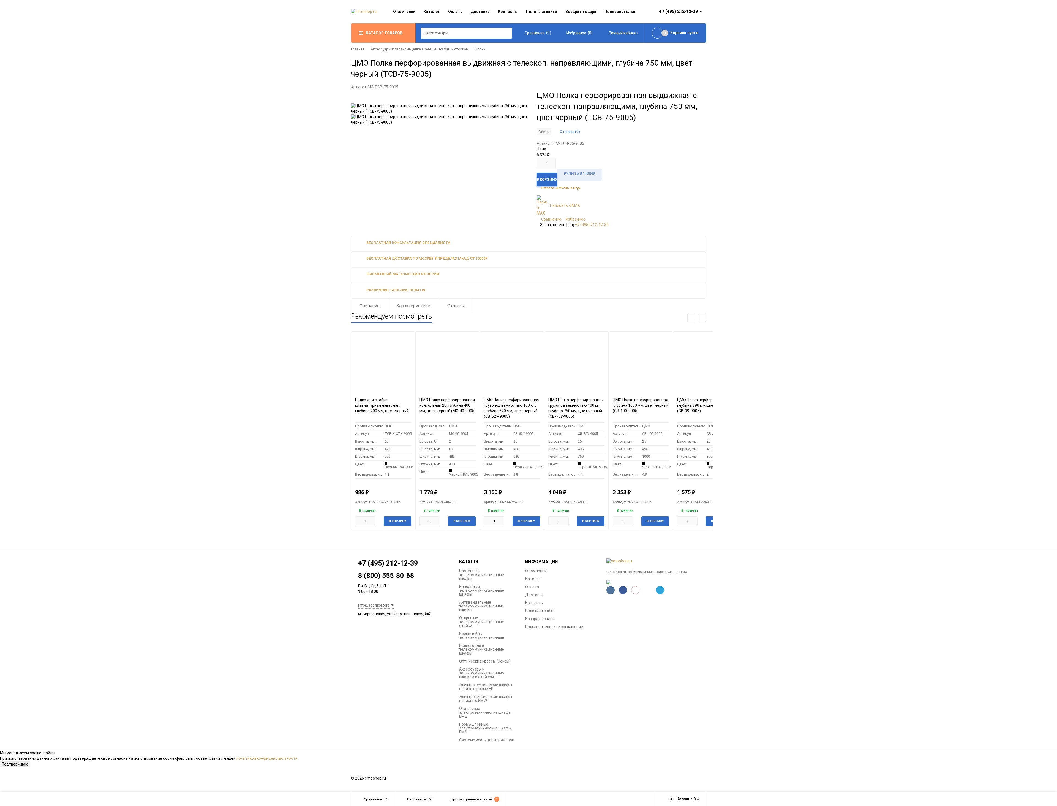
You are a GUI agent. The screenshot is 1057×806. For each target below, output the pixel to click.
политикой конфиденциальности (267, 758)
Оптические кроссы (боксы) (485, 661)
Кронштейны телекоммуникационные (481, 635)
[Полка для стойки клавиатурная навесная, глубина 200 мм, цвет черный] (383, 362)
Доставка (480, 11)
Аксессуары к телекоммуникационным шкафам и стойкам (419, 49)
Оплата (455, 11)
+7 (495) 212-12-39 (592, 224)
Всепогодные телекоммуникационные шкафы (481, 649)
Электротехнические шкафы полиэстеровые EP (485, 687)
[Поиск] (506, 33)
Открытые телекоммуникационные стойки (481, 622)
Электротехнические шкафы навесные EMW (485, 698)
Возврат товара (580, 11)
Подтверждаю (15, 764)
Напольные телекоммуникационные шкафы (481, 590)
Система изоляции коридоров (486, 740)
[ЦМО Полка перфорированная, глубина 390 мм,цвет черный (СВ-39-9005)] (705, 362)
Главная (357, 49)
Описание (369, 305)
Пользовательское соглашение (554, 627)
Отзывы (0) (570, 131)
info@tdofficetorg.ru (376, 605)
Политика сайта (541, 11)
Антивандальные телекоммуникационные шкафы (481, 606)
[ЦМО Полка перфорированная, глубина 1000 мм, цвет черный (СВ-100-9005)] (641, 362)
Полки (480, 49)
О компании (404, 11)
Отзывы (456, 305)
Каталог (432, 11)
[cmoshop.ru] (656, 561)
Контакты (508, 11)
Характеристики (413, 305)
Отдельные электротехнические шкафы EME (485, 712)
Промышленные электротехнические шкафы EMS (485, 728)
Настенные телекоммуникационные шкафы (481, 574)
